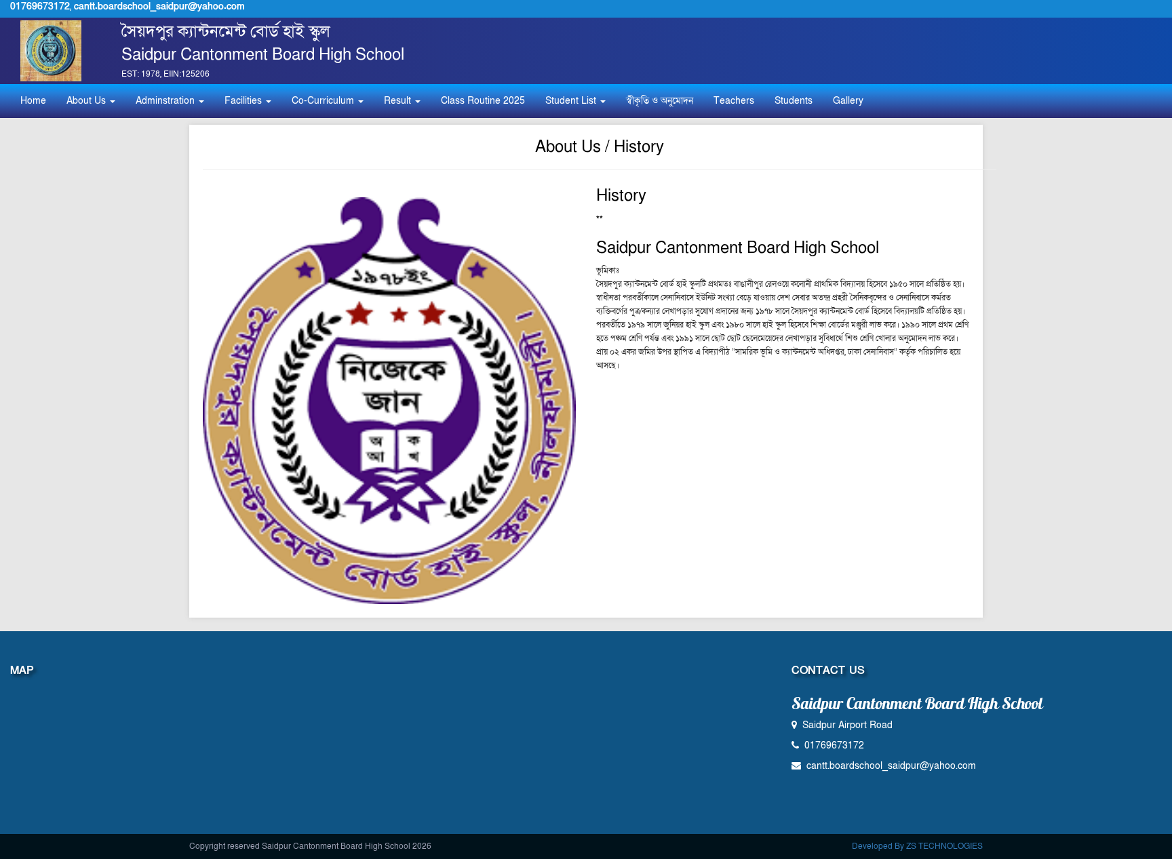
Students (794, 100)
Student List (572, 100)
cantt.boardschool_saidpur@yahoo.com (159, 6)
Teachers (734, 100)
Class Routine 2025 (483, 100)
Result (399, 100)
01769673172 (40, 6)
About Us (87, 100)
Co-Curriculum (324, 100)
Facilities (244, 100)
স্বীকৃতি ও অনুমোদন (659, 100)
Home (33, 100)
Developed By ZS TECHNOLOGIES (917, 846)
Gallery (848, 100)
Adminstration (166, 100)
